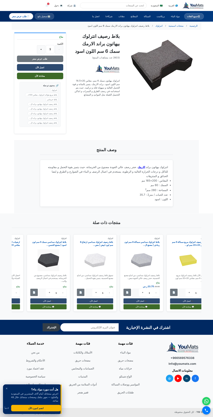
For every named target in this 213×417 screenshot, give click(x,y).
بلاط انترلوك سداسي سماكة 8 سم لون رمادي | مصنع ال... (143, 243)
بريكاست (161, 16)
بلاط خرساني (52, 99)
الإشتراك (51, 327)
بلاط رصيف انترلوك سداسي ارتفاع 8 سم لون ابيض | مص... (98, 243)
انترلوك (54, 90)
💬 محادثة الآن (190, 307)
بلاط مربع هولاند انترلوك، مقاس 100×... (42, 95)
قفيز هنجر (82, 392)
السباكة (147, 16)
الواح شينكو (125, 376)
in (187, 378)
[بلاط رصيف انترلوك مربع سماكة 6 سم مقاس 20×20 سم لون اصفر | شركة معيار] (189, 260)
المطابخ (134, 16)
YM (198, 412)
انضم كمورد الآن (36, 408)
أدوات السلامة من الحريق (83, 384)
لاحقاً (6, 408)
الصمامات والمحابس (83, 368)
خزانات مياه (125, 368)
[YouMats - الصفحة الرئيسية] (107, 68)
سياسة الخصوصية (35, 376)
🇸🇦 (157, 5)
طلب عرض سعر (40, 59)
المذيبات (82, 376)
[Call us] (206, 410)
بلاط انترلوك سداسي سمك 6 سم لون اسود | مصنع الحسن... (51, 243)
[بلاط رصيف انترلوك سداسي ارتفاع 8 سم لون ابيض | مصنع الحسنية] (96, 260)
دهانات (121, 16)
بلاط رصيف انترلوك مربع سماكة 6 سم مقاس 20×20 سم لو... (191, 243)
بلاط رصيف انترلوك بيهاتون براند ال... (43, 104)
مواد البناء (175, 16)
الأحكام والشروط (35, 360)
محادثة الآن (40, 76)
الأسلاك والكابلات (82, 352)
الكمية (60, 43)
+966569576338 (182, 358)
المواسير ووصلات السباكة (125, 384)
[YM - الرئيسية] (193, 5)
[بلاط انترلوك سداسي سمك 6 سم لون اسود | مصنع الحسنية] (49, 260)
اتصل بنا (96, 16)
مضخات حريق (125, 360)
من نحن (35, 352)
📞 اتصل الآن (189, 301)
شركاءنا (109, 16)
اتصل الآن (40, 67)
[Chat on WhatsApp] (206, 401)
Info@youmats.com (182, 363)
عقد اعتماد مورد (35, 368)
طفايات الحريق (125, 392)
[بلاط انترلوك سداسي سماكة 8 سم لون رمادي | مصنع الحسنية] (143, 260)
